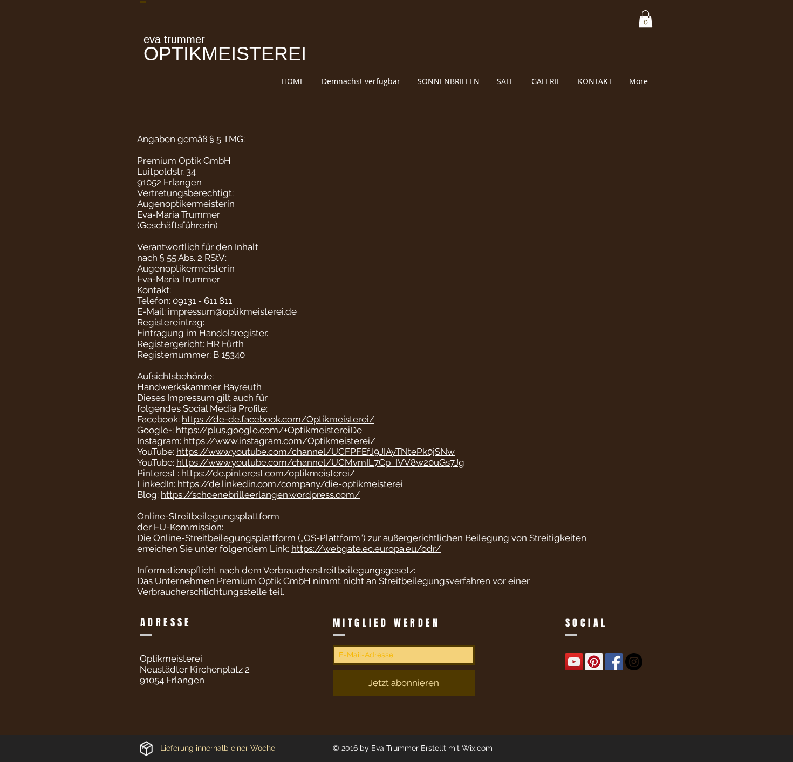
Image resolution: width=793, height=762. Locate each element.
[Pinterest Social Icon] (594, 661)
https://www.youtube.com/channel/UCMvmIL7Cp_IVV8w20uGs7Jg (320, 462)
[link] (645, 18)
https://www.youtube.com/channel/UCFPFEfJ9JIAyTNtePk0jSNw (315, 451)
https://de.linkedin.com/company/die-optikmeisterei (290, 484)
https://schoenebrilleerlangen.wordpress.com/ (260, 494)
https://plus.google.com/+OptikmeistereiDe (269, 430)
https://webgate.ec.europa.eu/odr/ (366, 548)
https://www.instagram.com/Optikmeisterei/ (279, 440)
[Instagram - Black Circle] (633, 661)
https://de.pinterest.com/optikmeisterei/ (268, 473)
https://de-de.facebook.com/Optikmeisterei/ (278, 419)
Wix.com (477, 748)
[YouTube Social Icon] (574, 661)
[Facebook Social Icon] (614, 661)
